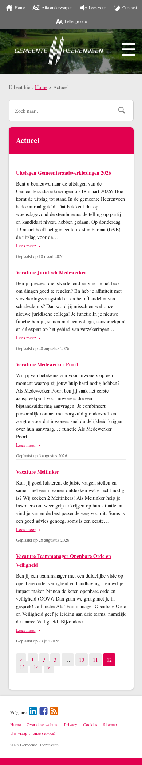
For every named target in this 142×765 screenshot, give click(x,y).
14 (37, 666)
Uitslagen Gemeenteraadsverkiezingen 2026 (63, 172)
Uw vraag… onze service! (32, 733)
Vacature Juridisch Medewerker (51, 272)
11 (97, 659)
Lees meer (26, 245)
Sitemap (110, 724)
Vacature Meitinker (37, 471)
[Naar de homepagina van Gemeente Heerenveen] (59, 50)
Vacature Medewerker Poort (47, 364)
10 (83, 659)
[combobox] (61, 110)
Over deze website (42, 724)
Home (41, 87)
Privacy (70, 724)
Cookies (90, 724)
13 (23, 666)
